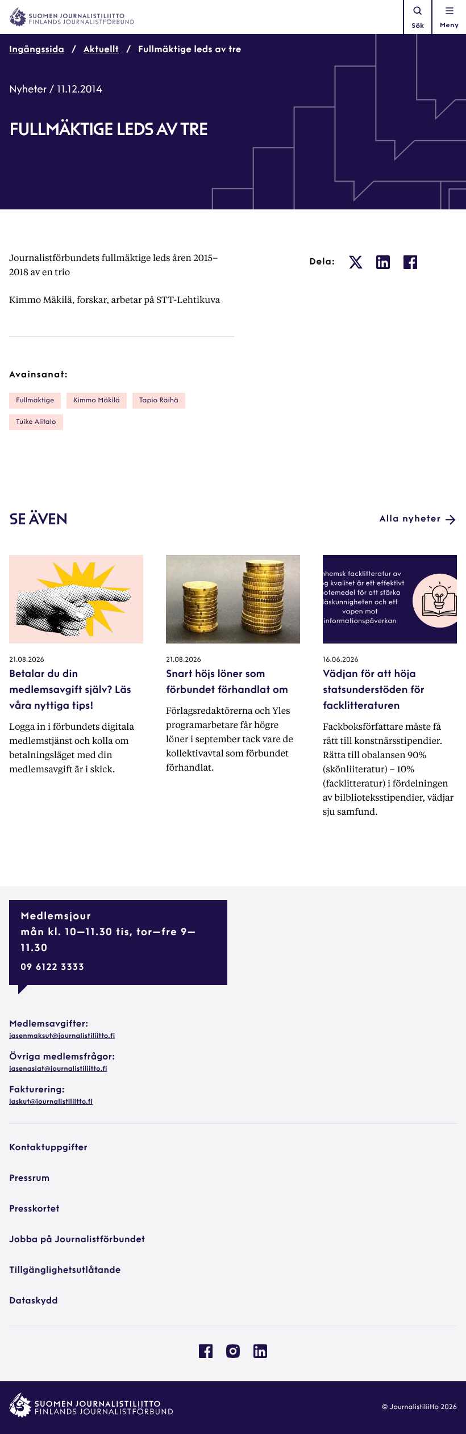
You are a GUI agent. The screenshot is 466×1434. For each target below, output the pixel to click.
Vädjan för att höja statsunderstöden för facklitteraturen (373, 691)
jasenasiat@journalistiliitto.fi (58, 1069)
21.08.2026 (26, 660)
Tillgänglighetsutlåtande (65, 1270)
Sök (417, 26)
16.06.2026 (341, 660)
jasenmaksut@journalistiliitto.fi (62, 1036)
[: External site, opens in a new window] (356, 262)
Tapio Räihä (158, 400)
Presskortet (34, 1209)
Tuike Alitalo (36, 422)
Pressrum (29, 1178)
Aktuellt (101, 49)
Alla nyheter (410, 519)
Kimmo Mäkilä (96, 400)
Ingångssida (36, 49)
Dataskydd (33, 1301)
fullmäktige (35, 400)
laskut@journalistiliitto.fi (51, 1102)
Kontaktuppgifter (48, 1148)
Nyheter (28, 90)
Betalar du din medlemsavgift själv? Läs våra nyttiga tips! (70, 691)
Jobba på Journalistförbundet (77, 1239)
